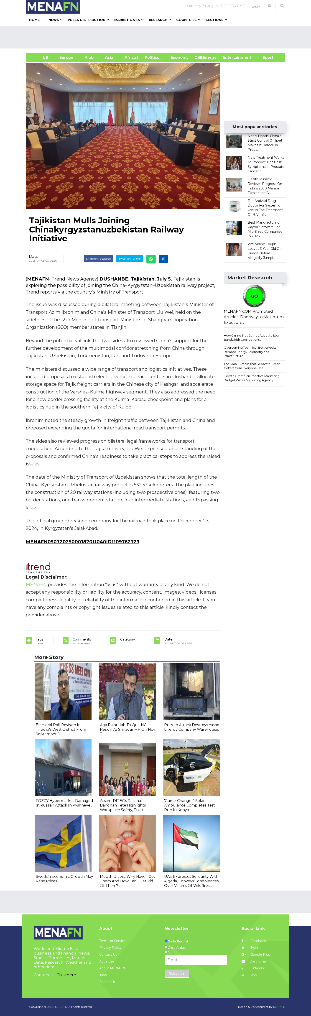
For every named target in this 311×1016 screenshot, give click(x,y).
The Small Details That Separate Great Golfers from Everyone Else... (252, 366)
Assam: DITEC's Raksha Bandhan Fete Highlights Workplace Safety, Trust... (123, 805)
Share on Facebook (98, 258)
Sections (215, 20)
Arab (89, 57)
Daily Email (258, 961)
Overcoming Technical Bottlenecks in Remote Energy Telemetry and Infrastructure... (251, 352)
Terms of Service (112, 941)
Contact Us (108, 954)
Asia (109, 57)
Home (34, 20)
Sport (265, 57)
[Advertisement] (157, 37)
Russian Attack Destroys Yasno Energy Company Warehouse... (192, 727)
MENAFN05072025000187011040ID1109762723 (82, 541)
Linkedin (257, 968)
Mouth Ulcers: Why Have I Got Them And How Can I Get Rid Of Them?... (127, 881)
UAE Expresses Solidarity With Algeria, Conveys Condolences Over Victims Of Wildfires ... (191, 881)
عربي (256, 5)
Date (33, 256)
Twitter (256, 948)
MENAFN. (61, 1006)
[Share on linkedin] (163, 259)
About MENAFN (112, 968)
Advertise (106, 961)
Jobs (103, 975)
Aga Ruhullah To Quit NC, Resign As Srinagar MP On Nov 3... (127, 729)
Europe (66, 57)
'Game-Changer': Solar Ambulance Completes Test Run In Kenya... (189, 805)
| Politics (151, 57)
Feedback (107, 982)
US (40, 57)
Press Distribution (86, 20)
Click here (66, 975)
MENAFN (38, 279)
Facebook (258, 941)
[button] (269, 5)
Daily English (178, 941)
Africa (130, 57)
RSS (253, 975)
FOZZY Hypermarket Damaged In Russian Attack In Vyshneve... (64, 803)
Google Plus (260, 954)
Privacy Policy (110, 948)
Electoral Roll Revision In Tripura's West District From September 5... (61, 729)
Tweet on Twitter (130, 258)
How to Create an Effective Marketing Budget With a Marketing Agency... (252, 378)
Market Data (127, 20)
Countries (186, 20)
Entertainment (230, 57)
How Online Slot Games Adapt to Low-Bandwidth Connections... (252, 338)
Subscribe (177, 973)
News (53, 20)
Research (158, 20)
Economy (179, 57)
